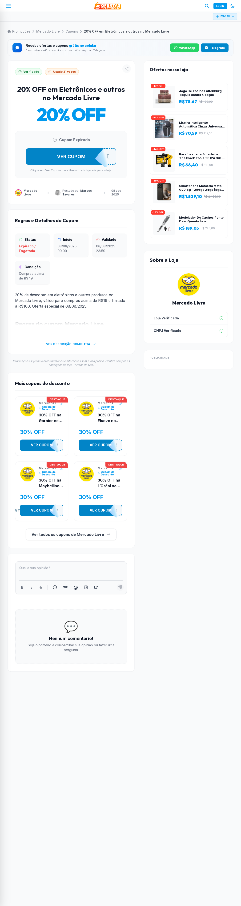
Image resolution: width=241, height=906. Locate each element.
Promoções (21, 31)
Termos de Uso (83, 365)
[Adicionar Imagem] (86, 587)
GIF (65, 587)
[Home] (107, 5)
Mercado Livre (48, 31)
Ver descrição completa (68, 344)
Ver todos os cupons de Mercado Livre (68, 534)
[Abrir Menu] (8, 5)
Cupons (71, 31)
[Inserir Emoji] (55, 587)
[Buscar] (206, 5)
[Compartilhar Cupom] (126, 68)
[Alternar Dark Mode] (232, 5)
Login (220, 5)
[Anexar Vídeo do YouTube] (96, 587)
